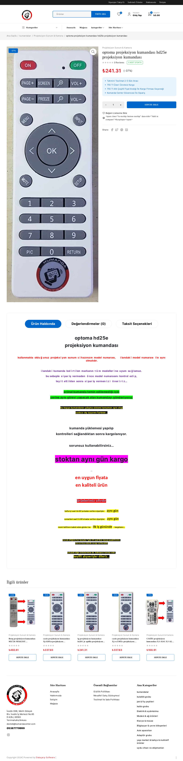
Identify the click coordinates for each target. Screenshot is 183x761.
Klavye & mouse (145, 721)
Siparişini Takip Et (117, 2)
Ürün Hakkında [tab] (43, 324)
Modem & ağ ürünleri (147, 716)
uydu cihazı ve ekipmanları (150, 748)
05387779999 (16, 728)
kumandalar (25, 35)
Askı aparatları (144, 730)
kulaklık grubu (144, 696)
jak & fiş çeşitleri (145, 701)
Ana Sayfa (11, 35)
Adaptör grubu (144, 735)
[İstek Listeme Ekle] (115, 113)
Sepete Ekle (151, 105)
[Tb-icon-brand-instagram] (8, 735)
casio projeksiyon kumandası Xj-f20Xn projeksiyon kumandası (56, 641)
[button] (93, 51)
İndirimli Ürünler (135, 2)
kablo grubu (143, 706)
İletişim (162, 2)
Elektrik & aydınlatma (147, 711)
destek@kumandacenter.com (21, 724)
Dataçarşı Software (45, 757)
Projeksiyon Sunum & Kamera (48, 35)
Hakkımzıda (151, 2)
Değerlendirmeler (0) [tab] (89, 324)
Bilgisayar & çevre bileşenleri (152, 725)
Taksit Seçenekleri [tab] (137, 324)
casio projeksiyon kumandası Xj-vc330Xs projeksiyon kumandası (125, 641)
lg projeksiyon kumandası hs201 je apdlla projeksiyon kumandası (90, 641)
